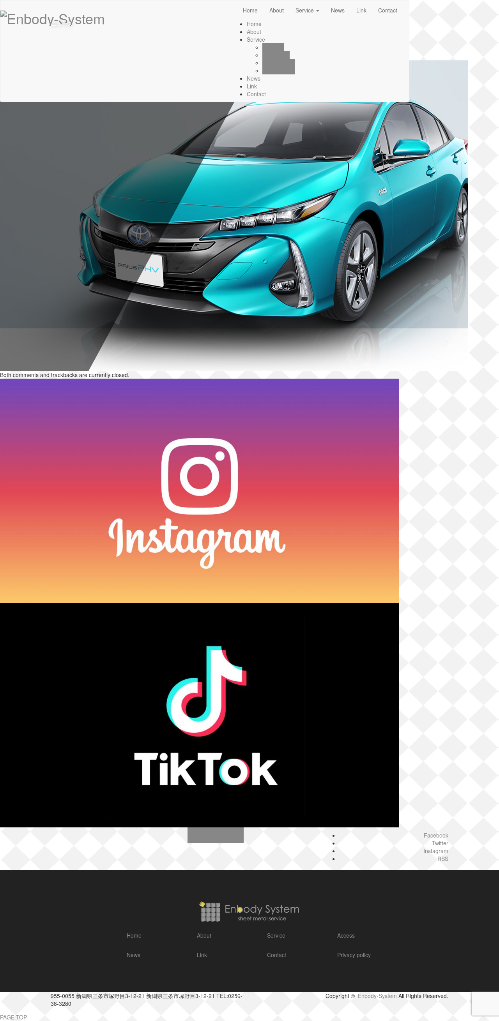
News (253, 78)
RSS (442, 858)
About (254, 31)
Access (346, 935)
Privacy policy (354, 955)
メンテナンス (278, 70)
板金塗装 (273, 47)
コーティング (278, 63)
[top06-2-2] (234, 215)
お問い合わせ (215, 835)
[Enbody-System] (249, 910)
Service (256, 39)
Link (252, 86)
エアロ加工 (276, 55)
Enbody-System (377, 996)
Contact (256, 94)
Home (134, 935)
